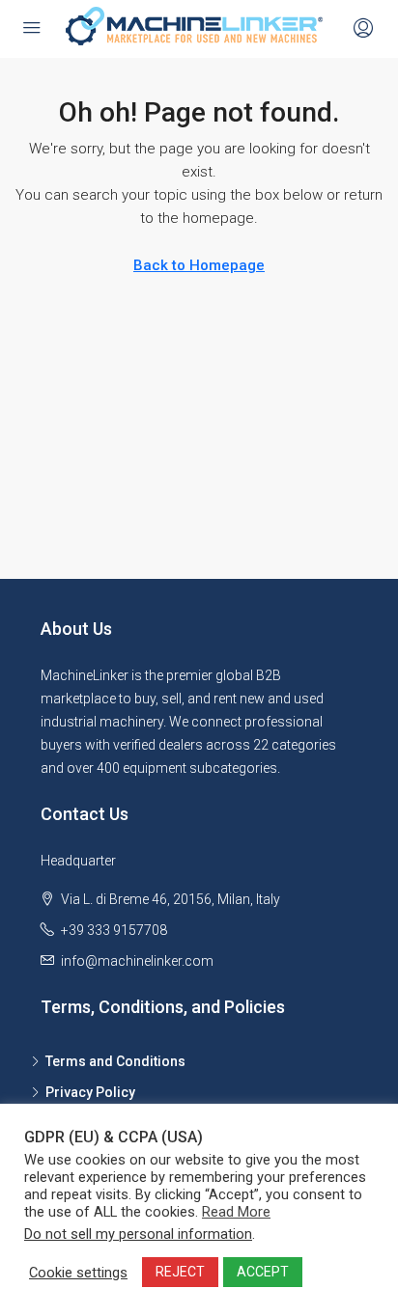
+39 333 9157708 (114, 930)
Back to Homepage (199, 265)
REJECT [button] (180, 1271)
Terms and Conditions (115, 1061)
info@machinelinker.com (137, 961)
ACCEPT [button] (263, 1271)
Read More (236, 1211)
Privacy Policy (90, 1092)
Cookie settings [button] (78, 1272)
